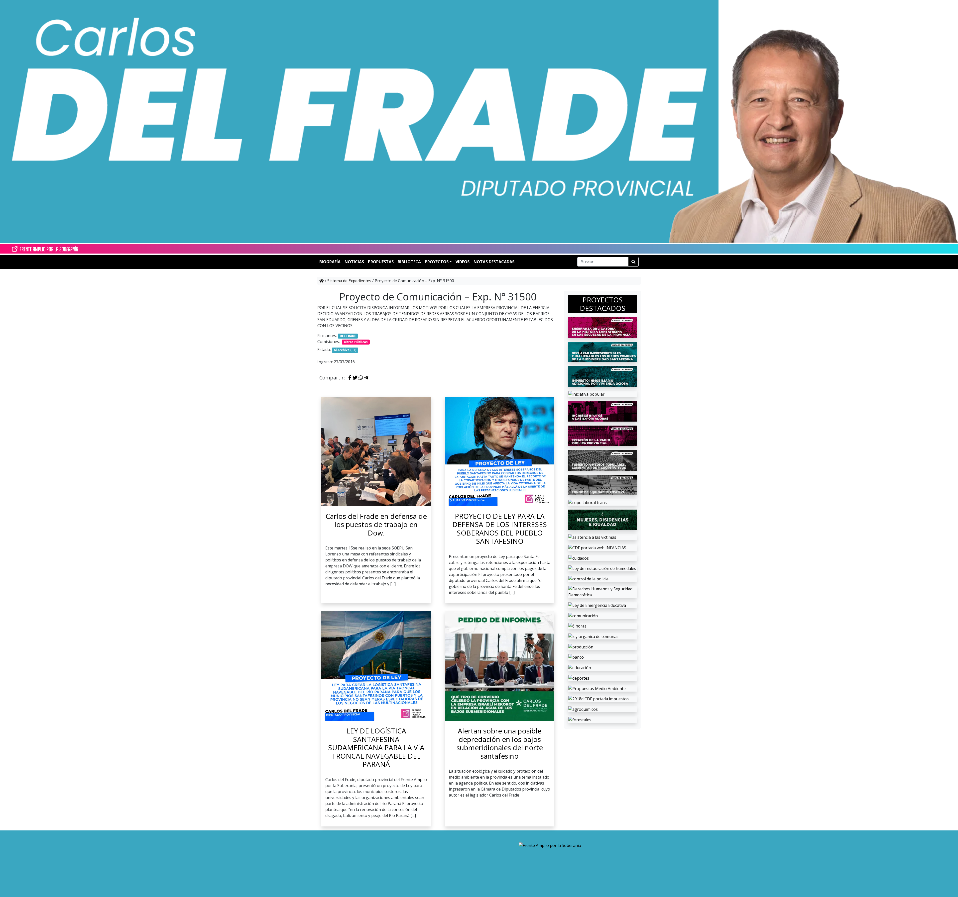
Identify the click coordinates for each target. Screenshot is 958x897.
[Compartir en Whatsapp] (361, 378)
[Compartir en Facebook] (350, 378)
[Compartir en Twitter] (355, 378)
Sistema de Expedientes (349, 280)
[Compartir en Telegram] (366, 378)
